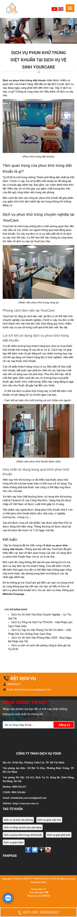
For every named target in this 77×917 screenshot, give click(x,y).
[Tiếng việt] (55, 9)
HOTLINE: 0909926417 (41, 912)
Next (72, 31)
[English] (61, 9)
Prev (5, 31)
